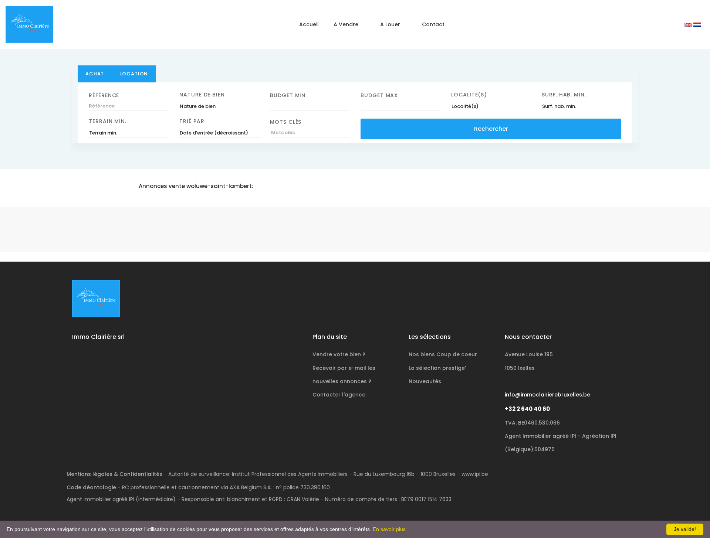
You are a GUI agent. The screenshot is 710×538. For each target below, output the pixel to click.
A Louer (390, 24)
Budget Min (287, 95)
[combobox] (219, 106)
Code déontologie (91, 487)
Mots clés (285, 122)
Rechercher (491, 129)
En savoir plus (389, 529)
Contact (433, 24)
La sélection (437, 368)
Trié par (191, 121)
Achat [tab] (94, 73)
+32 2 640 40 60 (527, 409)
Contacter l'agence (338, 394)
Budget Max (379, 95)
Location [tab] (133, 73)
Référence (104, 95)
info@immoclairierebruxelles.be (547, 394)
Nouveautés (425, 381)
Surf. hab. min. (564, 94)
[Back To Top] (689, 517)
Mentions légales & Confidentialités (114, 474)
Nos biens (443, 354)
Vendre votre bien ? (338, 354)
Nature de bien (202, 94)
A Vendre (346, 24)
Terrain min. (107, 121)
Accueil (309, 24)
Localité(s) (469, 94)
